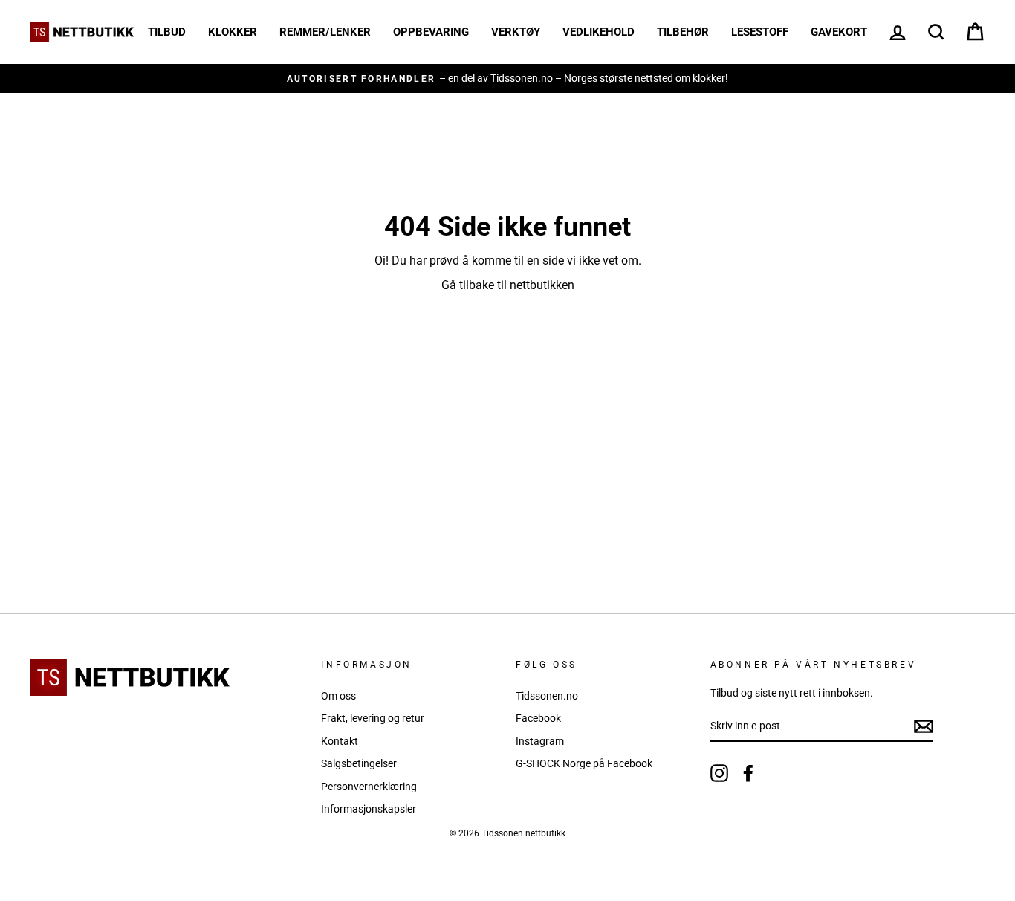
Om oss (338, 696)
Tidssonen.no (547, 696)
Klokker (232, 32)
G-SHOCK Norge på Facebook (584, 763)
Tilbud (167, 32)
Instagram (540, 741)
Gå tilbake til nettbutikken (507, 285)
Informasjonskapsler (368, 809)
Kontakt (339, 741)
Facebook (538, 718)
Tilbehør (683, 32)
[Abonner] (923, 726)
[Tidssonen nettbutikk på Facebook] (748, 773)
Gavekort (839, 32)
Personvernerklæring (369, 786)
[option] (507, 78)
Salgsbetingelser (359, 763)
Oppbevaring (431, 32)
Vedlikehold (598, 32)
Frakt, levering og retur (372, 718)
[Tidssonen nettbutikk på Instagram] (719, 773)
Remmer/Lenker (325, 32)
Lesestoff (759, 32)
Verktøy (515, 32)
